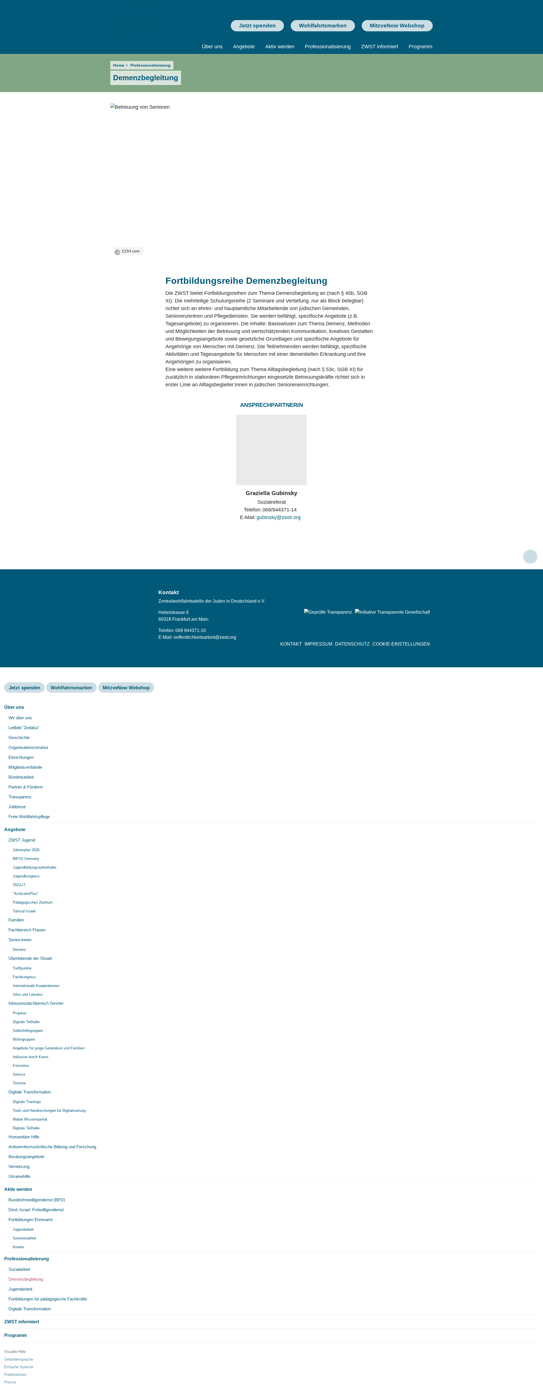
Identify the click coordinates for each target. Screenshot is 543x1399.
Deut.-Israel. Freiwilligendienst (36, 1209)
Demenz (19, 949)
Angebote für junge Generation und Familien (49, 1048)
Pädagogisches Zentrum (33, 902)
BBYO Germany (26, 859)
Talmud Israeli (24, 911)
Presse (10, 1382)
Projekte (19, 1013)
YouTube (427, 594)
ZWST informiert (379, 46)
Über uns (212, 46)
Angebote (244, 46)
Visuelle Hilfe (15, 1352)
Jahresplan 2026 (26, 850)
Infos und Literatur (27, 994)
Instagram (412, 594)
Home (118, 65)
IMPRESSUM (318, 644)
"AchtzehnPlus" (25, 894)
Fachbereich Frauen (27, 929)
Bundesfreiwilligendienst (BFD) (36, 1199)
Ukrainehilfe (19, 1176)
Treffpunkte (22, 968)
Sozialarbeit (19, 1269)
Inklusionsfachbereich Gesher (36, 1003)
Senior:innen (19, 939)
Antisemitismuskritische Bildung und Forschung (52, 1146)
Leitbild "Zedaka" (23, 727)
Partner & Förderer (25, 787)
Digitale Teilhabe (26, 1022)
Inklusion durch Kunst (30, 1057)
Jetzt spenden (257, 26)
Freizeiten (21, 1066)
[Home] (137, 25)
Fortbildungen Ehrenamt (30, 1219)
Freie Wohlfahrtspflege (29, 816)
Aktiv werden (279, 46)
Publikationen (15, 1374)
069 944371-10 (190, 630)
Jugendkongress (26, 876)
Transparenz (20, 796)
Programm (420, 46)
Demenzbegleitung (25, 1279)
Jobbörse (17, 806)
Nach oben (530, 557)
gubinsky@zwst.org (279, 517)
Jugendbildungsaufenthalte (34, 867)
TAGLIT (19, 885)
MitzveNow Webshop (397, 26)
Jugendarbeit (23, 1229)
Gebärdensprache (18, 1359)
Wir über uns (20, 717)
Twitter (397, 594)
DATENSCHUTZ (352, 644)
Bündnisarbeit (21, 777)
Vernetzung (18, 1166)
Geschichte (19, 737)
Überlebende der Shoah (30, 958)
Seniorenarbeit (24, 1238)
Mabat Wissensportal (30, 1119)
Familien (16, 920)
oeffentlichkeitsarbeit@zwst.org (205, 637)
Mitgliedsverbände (25, 767)
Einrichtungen (21, 757)
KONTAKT (291, 644)
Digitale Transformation (29, 1091)
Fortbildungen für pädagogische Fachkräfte (47, 1298)
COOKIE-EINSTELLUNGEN (401, 644)
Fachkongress (24, 977)
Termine (19, 1083)
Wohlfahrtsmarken (323, 26)
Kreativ (18, 1247)
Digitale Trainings (27, 1102)
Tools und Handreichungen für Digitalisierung (49, 1110)
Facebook (383, 594)
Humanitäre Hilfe (23, 1136)
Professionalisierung (328, 46)
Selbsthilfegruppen (28, 1030)
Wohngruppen (24, 1039)
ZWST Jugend (21, 840)
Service (19, 1074)
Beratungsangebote (26, 1156)
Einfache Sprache (18, 1367)
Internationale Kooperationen (36, 986)
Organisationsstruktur (28, 747)
